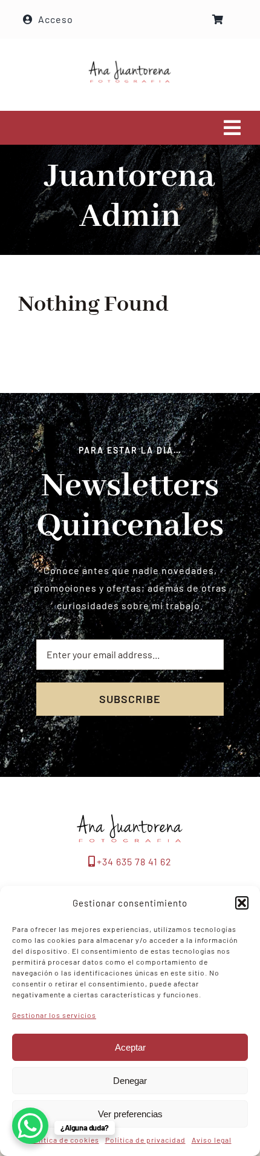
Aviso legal (212, 1139)
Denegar (130, 1080)
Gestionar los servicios (54, 1015)
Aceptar (130, 1047)
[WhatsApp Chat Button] (30, 1126)
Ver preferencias (130, 1114)
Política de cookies (64, 1139)
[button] (242, 903)
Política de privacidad (145, 1139)
